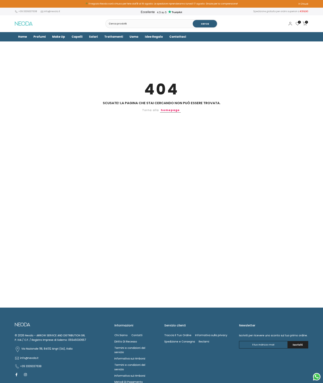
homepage (170, 110)
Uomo (134, 37)
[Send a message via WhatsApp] (316, 376)
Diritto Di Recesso (125, 341)
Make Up (58, 37)
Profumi (39, 37)
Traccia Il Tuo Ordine (177, 335)
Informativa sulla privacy (211, 335)
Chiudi (20, 4)
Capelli (77, 37)
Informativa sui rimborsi (129, 358)
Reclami (204, 341)
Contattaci (177, 37)
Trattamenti (113, 37)
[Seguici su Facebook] (16, 374)
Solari (93, 37)
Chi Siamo (121, 335)
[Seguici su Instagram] (25, 374)
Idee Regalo (154, 37)
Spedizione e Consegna (179, 341)
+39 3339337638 (28, 11)
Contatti (136, 335)
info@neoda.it (52, 11)
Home (22, 37)
